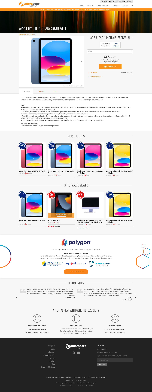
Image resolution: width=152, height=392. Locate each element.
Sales (127, 1)
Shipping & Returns (48, 367)
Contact (52, 361)
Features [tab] (41, 91)
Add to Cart (111, 66)
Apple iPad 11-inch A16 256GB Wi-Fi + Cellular (90, 172)
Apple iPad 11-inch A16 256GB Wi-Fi (61, 172)
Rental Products (49, 355)
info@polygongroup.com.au (107, 352)
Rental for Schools (24, 34)
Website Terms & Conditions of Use (76, 377)
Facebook (104, 1)
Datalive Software (100, 377)
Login (119, 1)
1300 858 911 (101, 349)
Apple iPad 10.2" (54, 220)
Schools (52, 358)
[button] (16, 296)
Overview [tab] (26, 91)
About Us (51, 352)
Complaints (62, 377)
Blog (114, 1)
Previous (21, 61)
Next (81, 61)
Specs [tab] (55, 91)
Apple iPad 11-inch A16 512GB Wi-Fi (32, 171)
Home (53, 349)
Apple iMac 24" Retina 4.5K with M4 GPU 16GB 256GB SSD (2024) (89, 221)
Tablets (33, 34)
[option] (90, 51)
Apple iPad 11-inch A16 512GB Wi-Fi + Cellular (119, 172)
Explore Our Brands (76, 272)
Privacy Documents (52, 377)
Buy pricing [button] (93, 72)
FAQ (110, 1)
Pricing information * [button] (96, 76)
